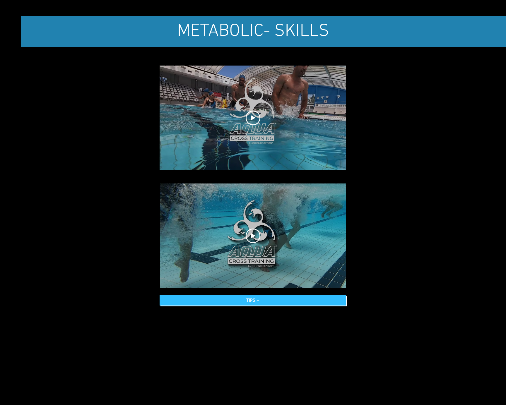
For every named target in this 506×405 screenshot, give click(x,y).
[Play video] (253, 118)
